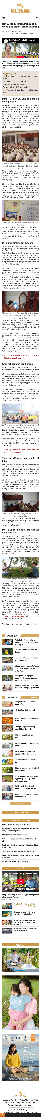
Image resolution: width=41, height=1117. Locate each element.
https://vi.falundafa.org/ (16, 614)
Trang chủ (6, 1100)
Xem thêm (34, 698)
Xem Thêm (20, 803)
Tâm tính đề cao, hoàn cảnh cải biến (16, 87)
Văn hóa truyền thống (12, 1103)
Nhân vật (33, 33)
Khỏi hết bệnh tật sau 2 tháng (14, 84)
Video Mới (20, 868)
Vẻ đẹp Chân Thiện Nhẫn (19, 33)
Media (30, 1105)
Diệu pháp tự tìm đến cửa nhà (14, 81)
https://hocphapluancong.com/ (13, 616)
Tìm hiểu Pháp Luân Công (17, 1105)
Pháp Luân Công (16, 624)
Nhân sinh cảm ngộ (29, 1103)
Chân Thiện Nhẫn (30, 624)
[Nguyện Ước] (20, 8)
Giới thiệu (14, 1100)
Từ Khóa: (6, 624)
